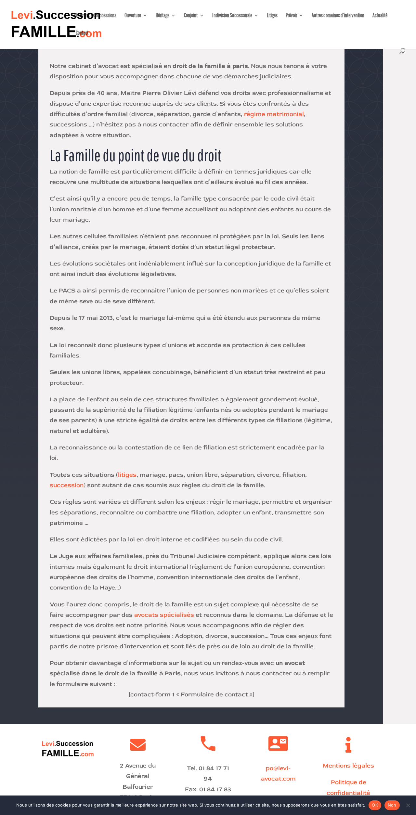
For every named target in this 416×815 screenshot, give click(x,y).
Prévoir (291, 15)
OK (375, 805)
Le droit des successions (96, 15)
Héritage (162, 15)
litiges (127, 475)
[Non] (408, 805)
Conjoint (191, 15)
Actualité (379, 15)
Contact (82, 33)
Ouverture (132, 15)
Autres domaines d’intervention (338, 15)
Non (392, 805)
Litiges (272, 15)
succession (67, 485)
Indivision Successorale (232, 15)
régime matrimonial (273, 114)
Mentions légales (348, 766)
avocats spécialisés (164, 615)
